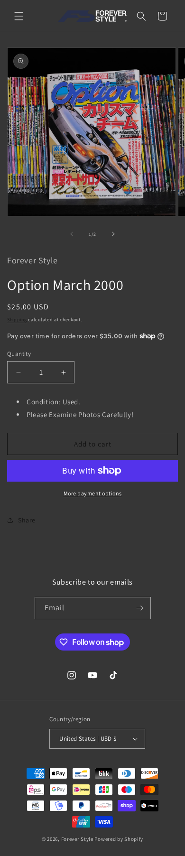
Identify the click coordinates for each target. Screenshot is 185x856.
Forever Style (77, 839)
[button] (19, 16)
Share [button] (27, 520)
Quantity (19, 354)
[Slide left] (71, 233)
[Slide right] (113, 233)
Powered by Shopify (118, 839)
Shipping (17, 319)
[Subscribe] (140, 608)
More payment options (93, 493)
